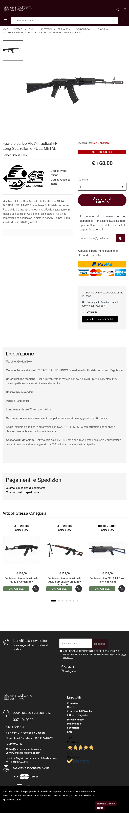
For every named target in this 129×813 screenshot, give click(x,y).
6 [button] (73, 600)
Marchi (71, 707)
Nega (100, 807)
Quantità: (83, 179)
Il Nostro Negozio (77, 715)
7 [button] (77, 600)
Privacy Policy (75, 719)
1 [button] (53, 600)
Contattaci (91, 311)
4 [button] (66, 600)
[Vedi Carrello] (125, 20)
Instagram (70, 671)
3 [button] (62, 600)
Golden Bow (10, 155)
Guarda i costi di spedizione (22, 492)
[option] (74, 90)
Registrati (99, 644)
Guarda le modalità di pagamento (26, 488)
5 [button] (70, 600)
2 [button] (59, 600)
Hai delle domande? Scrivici (99, 319)
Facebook (69, 667)
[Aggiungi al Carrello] (35, 588)
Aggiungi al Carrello (102, 200)
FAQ (69, 732)
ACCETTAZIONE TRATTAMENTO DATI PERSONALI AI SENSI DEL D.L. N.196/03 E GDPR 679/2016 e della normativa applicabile (94, 654)
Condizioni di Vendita (79, 711)
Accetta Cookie (106, 803)
